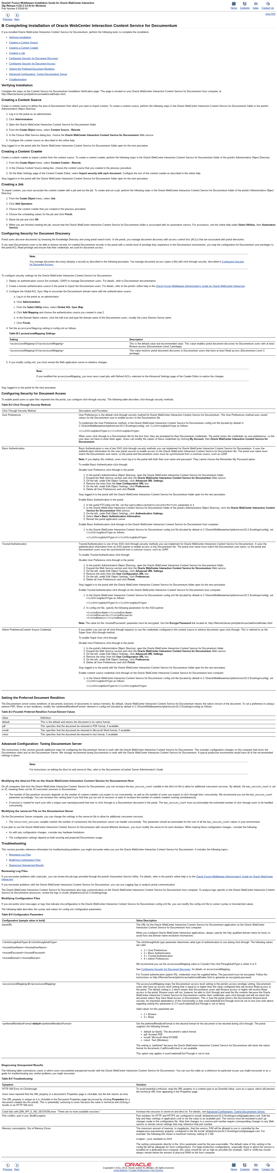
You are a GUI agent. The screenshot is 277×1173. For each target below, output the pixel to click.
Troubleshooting (17, 79)
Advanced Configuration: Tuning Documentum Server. (236, 1111)
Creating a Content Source (23, 42)
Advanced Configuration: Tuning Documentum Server (38, 74)
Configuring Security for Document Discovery (33, 58)
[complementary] (139, 1170)
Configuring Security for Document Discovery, (166, 969)
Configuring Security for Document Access (32, 63)
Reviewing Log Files (20, 854)
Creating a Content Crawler (23, 47)
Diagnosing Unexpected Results (26, 865)
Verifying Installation (20, 37)
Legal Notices (120, 1170)
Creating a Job (17, 53)
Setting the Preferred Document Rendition (31, 69)
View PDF (270, 14)
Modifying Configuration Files (25, 860)
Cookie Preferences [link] (139, 1170)
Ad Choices (157, 1170)
